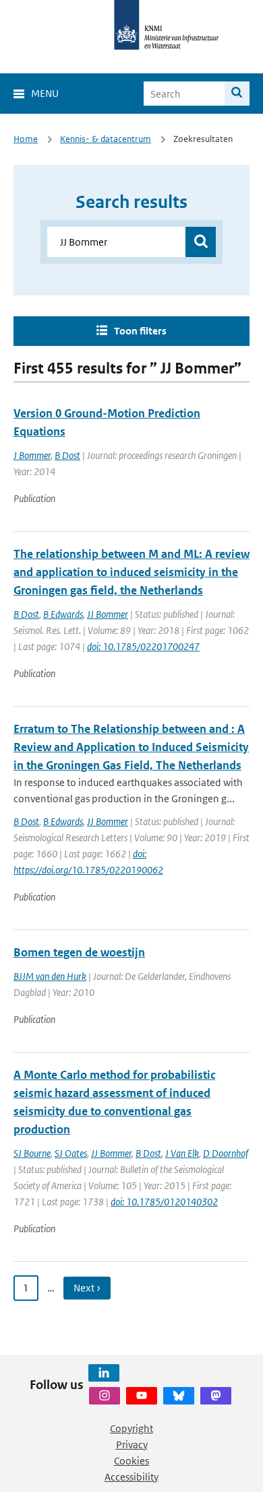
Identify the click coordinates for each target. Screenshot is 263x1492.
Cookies (131, 1460)
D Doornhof (225, 1153)
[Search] (237, 93)
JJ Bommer (107, 614)
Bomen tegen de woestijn (79, 952)
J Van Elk (182, 1153)
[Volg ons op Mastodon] (216, 1395)
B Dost (67, 455)
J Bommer (32, 455)
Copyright (131, 1428)
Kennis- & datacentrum (105, 139)
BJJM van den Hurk (49, 976)
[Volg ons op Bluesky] (178, 1395)
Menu (45, 93)
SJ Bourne (32, 1153)
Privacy (132, 1444)
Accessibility (131, 1476)
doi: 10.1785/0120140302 (164, 1201)
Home (25, 139)
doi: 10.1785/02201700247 (143, 646)
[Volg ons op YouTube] (141, 1395)
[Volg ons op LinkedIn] (104, 1372)
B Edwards (63, 614)
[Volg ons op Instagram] (104, 1395)
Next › (87, 1287)
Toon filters (140, 330)
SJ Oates (71, 1153)
